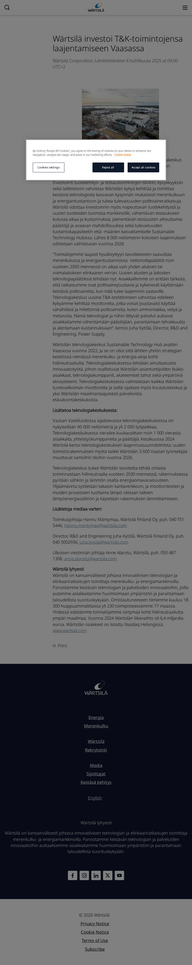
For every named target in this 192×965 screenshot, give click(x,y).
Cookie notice (122, 154)
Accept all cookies (143, 167)
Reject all (108, 167)
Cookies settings (48, 167)
